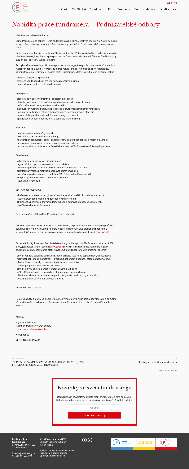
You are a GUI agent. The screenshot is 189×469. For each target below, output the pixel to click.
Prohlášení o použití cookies (53, 453)
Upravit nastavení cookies (52, 455)
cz (175, 2)
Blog (136, 9)
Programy (123, 9)
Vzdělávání (79, 9)
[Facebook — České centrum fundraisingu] (84, 440)
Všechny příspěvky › (168, 370)
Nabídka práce (168, 9)
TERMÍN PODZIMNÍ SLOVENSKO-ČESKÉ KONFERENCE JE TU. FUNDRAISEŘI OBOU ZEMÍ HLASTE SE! (48, 363)
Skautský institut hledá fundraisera (157, 362)
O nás (65, 9)
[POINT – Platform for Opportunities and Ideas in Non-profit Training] (122, 444)
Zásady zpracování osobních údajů (57, 450)
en (168, 2)
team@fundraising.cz (24, 453)
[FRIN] (144, 444)
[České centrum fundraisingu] (21, 7)
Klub (111, 9)
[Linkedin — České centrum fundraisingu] (90, 440)
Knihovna (149, 9)
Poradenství (97, 9)
